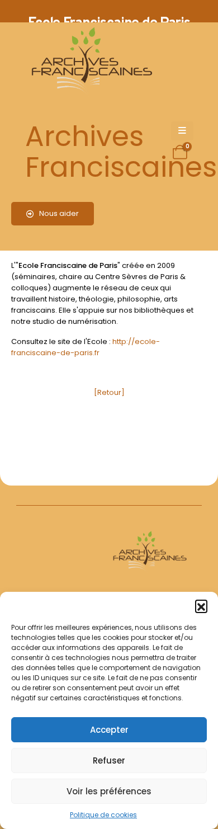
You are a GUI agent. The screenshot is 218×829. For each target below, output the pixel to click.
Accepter (109, 730)
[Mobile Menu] (182, 130)
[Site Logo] (90, 61)
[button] (201, 605)
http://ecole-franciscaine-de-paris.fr (85, 347)
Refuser (109, 760)
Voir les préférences (109, 791)
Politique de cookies (103, 814)
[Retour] (109, 392)
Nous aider (58, 213)
